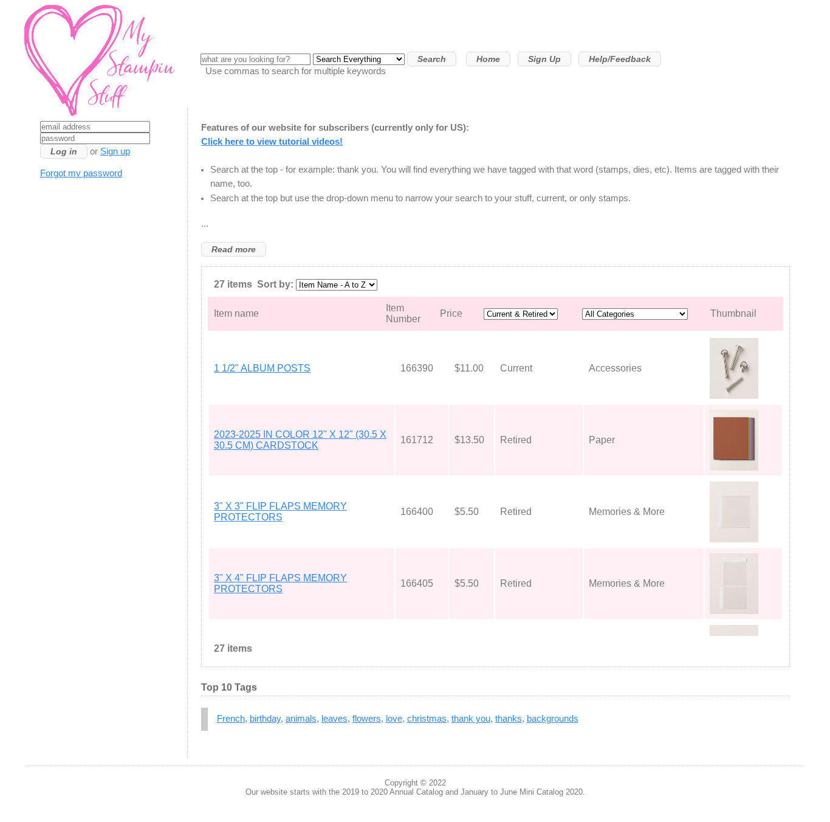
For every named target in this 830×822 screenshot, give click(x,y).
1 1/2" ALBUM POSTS (262, 368)
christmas (427, 719)
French (231, 719)
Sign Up (544, 59)
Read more (233, 249)
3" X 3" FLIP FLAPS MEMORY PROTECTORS (280, 511)
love (394, 719)
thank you (470, 719)
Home (488, 59)
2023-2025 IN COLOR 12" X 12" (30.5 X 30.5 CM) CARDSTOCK (300, 440)
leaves (334, 719)
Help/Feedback (620, 59)
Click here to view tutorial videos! (272, 142)
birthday (265, 719)
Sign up (115, 151)
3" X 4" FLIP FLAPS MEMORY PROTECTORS (280, 583)
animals (301, 719)
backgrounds (552, 719)
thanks (508, 719)
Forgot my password (81, 173)
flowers (366, 719)
